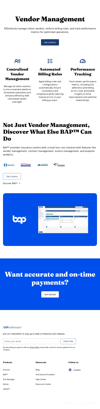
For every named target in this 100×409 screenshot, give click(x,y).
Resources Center (43, 384)
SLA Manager (9, 379)
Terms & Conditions (87, 403)
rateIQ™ (6, 389)
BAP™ (5, 374)
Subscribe (68, 341)
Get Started (50, 294)
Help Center (41, 379)
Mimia (5, 384)
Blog (38, 369)
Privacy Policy (67, 403)
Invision (6, 369)
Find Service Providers (45, 374)
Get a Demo (50, 42)
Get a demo (12, 176)
